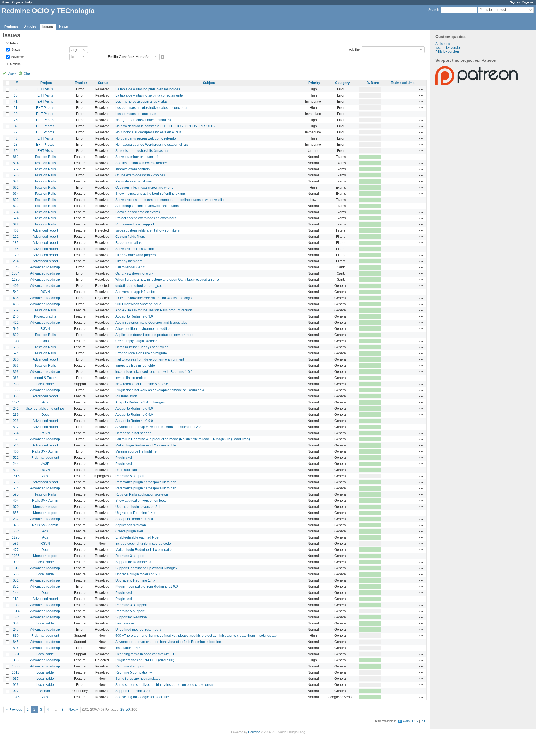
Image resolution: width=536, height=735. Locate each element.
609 (16, 310)
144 (16, 593)
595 (16, 494)
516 (16, 648)
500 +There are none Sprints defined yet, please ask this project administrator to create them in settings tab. (196, 636)
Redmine (254, 732)
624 (16, 218)
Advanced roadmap (45, 267)
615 (16, 347)
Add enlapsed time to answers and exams (147, 206)
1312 (16, 568)
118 (15, 599)
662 (16, 169)
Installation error (127, 648)
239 (16, 415)
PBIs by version (447, 52)
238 (16, 421)
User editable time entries (45, 408)
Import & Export (45, 378)
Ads (45, 402)
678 (16, 181)
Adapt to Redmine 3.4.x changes (140, 402)
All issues (443, 44)
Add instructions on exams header (141, 163)
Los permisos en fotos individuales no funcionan (151, 108)
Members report (45, 507)
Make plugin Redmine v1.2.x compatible (145, 445)
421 (16, 323)
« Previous (14, 710)
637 (16, 679)
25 (122, 710)
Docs (45, 415)
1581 (16, 654)
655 (16, 513)
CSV (415, 721)
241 (16, 408)
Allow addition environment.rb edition (143, 329)
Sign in (515, 2)
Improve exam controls (132, 169)
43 (16, 138)
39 (16, 151)
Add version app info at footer (137, 292)
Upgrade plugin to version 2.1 (137, 507)
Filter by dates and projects (135, 255)
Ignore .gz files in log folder (135, 366)
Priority (314, 83)
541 (16, 292)
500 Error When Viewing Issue (138, 304)
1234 (16, 531)
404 (16, 501)
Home (5, 2)
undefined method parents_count (140, 286)
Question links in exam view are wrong (144, 187)
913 (16, 685)
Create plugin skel (129, 531)
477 (16, 550)
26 (16, 120)
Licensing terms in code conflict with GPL (146, 654)
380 (16, 359)
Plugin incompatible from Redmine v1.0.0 (146, 587)
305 (16, 660)
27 (16, 132)
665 (16, 574)
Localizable (45, 384)
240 (16, 316)
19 (16, 114)
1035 (16, 556)
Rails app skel (126, 470)
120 (16, 255)
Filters (14, 43)
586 (16, 544)
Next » (73, 710)
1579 (16, 439)
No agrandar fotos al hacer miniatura (143, 120)
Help (28, 2)
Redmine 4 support (129, 666)
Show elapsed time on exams (137, 212)
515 (16, 482)
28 (16, 144)
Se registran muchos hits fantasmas (142, 151)
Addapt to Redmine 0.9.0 (134, 316)
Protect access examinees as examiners (145, 218)
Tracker (81, 83)
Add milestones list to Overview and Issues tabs (151, 323)
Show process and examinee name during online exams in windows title (170, 200)
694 (16, 353)
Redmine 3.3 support (131, 605)
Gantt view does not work (134, 273)
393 (16, 372)
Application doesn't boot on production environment (154, 335)
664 (16, 194)
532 (16, 470)
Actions (421, 89)
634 (16, 212)
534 (16, 433)
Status (15, 49)
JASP (45, 464)
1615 (16, 476)
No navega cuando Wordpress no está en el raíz (151, 144)
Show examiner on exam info (137, 157)
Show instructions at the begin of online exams (150, 194)
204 (16, 261)
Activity (30, 27)
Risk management (45, 458)
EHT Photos (45, 108)
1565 (16, 666)
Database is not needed (133, 433)
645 (16, 642)
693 (16, 200)
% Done (373, 83)
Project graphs (45, 316)
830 (16, 636)
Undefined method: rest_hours (138, 629)
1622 (16, 384)
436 (16, 298)
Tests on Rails (45, 157)
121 (16, 237)
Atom (406, 721)
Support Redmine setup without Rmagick (146, 568)
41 (16, 102)
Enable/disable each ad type (137, 537)
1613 (16, 672)
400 (16, 451)
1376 (16, 697)
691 (16, 187)
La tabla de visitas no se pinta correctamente (149, 95)
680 (16, 175)
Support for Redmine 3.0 (133, 562)
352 (16, 587)
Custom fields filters (130, 237)
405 (16, 304)
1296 (16, 537)
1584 (16, 273)
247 (16, 629)
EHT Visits (45, 89)
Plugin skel (123, 458)
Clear (27, 73)
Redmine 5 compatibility (133, 672)
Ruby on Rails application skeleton (141, 494)
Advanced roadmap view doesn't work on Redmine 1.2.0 (158, 427)
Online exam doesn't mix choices (140, 175)
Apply (12, 73)
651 (16, 580)
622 (16, 224)
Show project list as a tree (134, 249)
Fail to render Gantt (129, 267)
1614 (16, 611)
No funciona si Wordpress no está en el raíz (148, 132)
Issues (47, 27)
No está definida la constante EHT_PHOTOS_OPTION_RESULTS (165, 126)
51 (16, 108)
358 (16, 623)
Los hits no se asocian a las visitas (141, 102)
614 (16, 163)
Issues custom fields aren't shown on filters (147, 230)
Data (45, 341)
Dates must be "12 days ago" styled (142, 347)
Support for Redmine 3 (132, 617)
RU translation (126, 396)
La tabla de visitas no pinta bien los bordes (147, 89)
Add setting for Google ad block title (142, 697)
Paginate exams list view (134, 181)
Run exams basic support (134, 224)
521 (16, 458)
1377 (16, 341)
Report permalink (128, 243)
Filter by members (128, 261)
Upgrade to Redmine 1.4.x (135, 513)
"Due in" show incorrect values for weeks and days (153, 298)
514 (16, 488)
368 (16, 378)
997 (16, 691)
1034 (16, 617)
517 (16, 427)
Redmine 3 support (129, 556)
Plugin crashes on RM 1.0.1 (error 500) (144, 660)
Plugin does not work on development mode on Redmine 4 (159, 390)
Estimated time (403, 83)
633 (16, 206)
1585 (16, 390)
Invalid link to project (130, 378)
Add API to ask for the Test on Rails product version (153, 310)
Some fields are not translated (138, 679)
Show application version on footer (141, 501)
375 (16, 525)
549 (16, 329)
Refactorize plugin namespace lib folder (145, 482)
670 (16, 507)
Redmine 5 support (129, 476)
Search (433, 10)
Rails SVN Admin (45, 451)
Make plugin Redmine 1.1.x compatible (144, 550)
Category (342, 83)
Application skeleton (130, 525)
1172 (16, 605)
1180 (16, 280)
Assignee (17, 56)
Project (46, 83)
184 (16, 249)
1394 (16, 402)
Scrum (45, 691)
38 (16, 95)
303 (16, 396)
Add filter (355, 49)
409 (16, 286)
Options (15, 64)
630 (16, 335)
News (63, 27)
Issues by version (449, 48)
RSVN (45, 292)
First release (124, 623)
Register (527, 2)
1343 (16, 267)
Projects (17, 2)
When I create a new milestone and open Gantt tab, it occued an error (167, 280)
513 (16, 445)
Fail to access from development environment (149, 359)
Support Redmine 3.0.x (132, 691)
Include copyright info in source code (143, 544)
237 (16, 519)
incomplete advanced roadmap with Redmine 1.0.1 (154, 372)
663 (16, 157)
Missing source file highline (136, 451)
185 (16, 243)
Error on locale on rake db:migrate (141, 353)
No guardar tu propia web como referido (145, 138)
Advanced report (45, 230)
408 (16, 230)
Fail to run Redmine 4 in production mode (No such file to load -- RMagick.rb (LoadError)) (182, 439)
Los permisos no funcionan (135, 114)
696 (16, 366)
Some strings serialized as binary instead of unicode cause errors (164, 685)
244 (16, 464)
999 (16, 562)
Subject (209, 83)
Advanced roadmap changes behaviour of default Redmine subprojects (169, 642)
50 (128, 710)
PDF (424, 721)
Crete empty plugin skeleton (136, 341)
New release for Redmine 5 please (141, 384)
